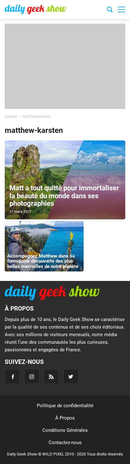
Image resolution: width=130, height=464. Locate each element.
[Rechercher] (110, 10)
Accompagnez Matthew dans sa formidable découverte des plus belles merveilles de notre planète (42, 261)
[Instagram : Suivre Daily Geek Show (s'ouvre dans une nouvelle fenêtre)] (31, 376)
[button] (121, 9)
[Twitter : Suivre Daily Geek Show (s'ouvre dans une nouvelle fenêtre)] (70, 376)
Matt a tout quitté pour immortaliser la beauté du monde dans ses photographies (64, 195)
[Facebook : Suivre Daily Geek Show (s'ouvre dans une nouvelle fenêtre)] (12, 376)
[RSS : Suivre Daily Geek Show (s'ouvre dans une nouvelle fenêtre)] (51, 376)
